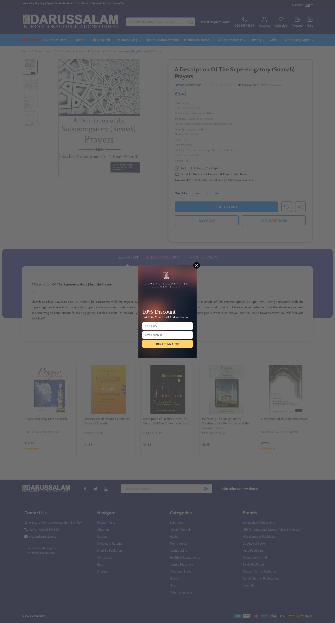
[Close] (196, 265)
